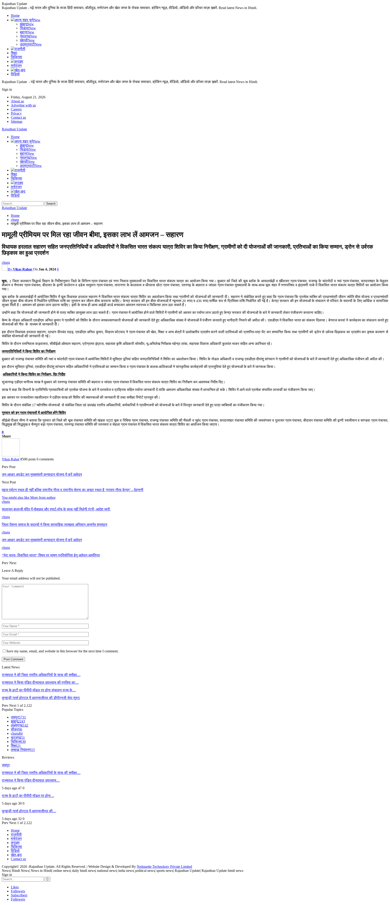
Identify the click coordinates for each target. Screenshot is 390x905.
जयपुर (18, 717)
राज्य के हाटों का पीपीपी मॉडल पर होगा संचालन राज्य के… (39, 690)
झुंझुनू (27, 24)
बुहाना (27, 32)
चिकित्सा (16, 57)
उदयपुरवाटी (31, 44)
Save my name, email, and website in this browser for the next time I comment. (62, 651)
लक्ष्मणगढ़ (19, 725)
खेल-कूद (19, 70)
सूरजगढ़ (18, 737)
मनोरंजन (16, 65)
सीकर (16, 729)
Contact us (18, 117)
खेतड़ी (27, 40)
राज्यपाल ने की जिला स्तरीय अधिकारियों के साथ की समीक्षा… (41, 675)
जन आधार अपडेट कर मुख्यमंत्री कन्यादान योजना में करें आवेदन (42, 474)
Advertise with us (23, 105)
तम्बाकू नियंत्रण (23, 750)
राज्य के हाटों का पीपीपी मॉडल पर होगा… (28, 796)
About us (17, 101)
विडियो (15, 74)
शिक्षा (14, 53)
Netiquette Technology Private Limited (164, 866)
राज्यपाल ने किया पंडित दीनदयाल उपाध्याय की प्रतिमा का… (40, 682)
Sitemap (16, 121)
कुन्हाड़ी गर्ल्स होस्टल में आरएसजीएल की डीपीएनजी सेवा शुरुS (41, 698)
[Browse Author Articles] (11, 455)
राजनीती (19, 49)
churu (6, 262)
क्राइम (18, 61)
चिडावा (28, 28)
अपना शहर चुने (27, 20)
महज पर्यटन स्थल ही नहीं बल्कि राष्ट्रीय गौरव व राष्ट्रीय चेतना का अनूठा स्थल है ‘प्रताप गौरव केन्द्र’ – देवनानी (72, 490)
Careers (16, 109)
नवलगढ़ (28, 36)
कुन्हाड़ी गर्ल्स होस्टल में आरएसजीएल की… (29, 811)
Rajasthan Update (14, 129)
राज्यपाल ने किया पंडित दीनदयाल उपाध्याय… (31, 780)
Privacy (16, 113)
